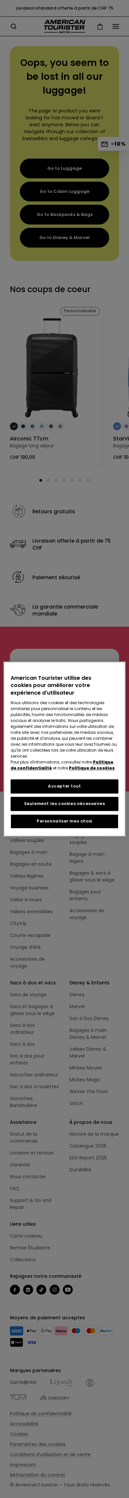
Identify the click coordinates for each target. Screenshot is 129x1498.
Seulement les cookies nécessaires (64, 803)
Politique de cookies (92, 768)
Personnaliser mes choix (64, 821)
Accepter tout (64, 786)
